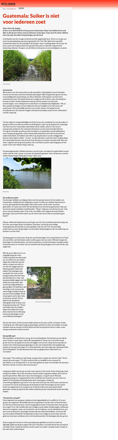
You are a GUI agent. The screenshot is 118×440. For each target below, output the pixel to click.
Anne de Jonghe (13, 28)
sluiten (21, 8)
